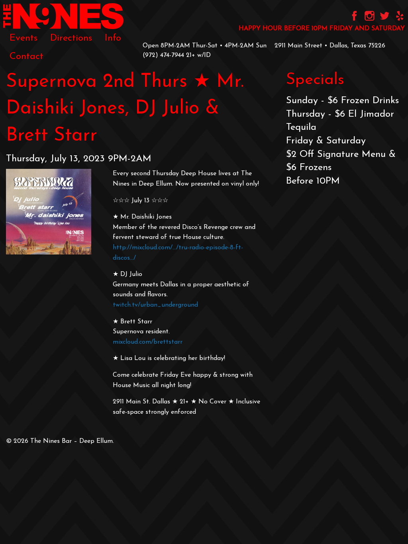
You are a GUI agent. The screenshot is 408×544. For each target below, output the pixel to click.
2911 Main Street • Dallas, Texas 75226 (330, 46)
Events (23, 38)
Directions (71, 38)
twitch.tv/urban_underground (155, 305)
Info (113, 38)
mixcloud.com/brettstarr (147, 342)
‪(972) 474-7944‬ (163, 55)
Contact (26, 56)
